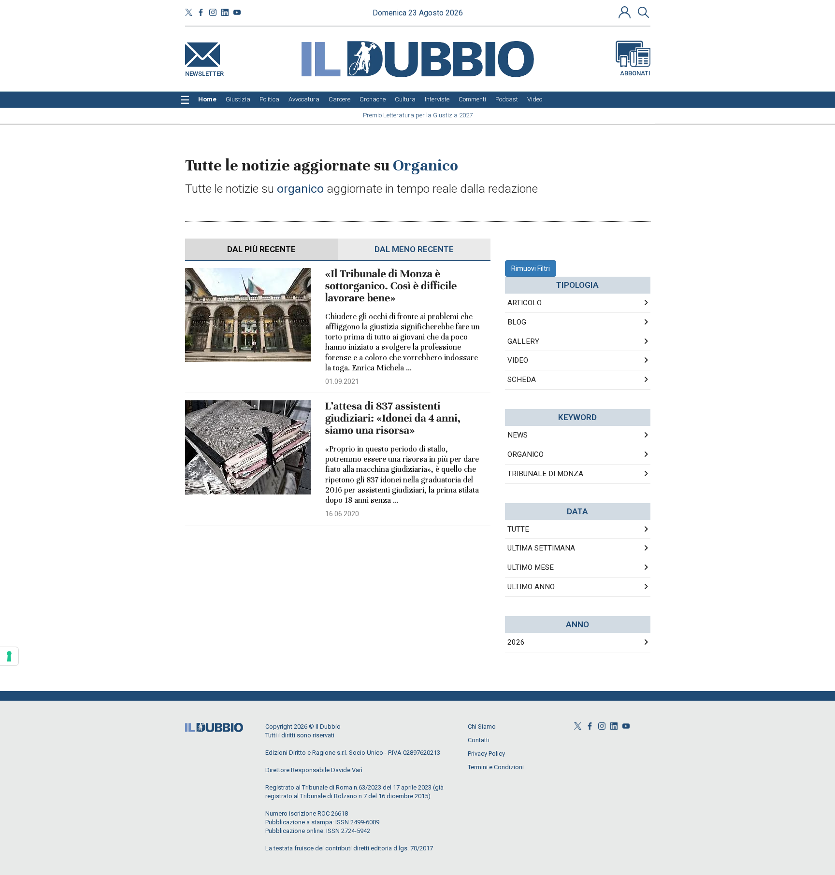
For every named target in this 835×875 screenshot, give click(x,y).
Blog (516, 322)
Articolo (524, 302)
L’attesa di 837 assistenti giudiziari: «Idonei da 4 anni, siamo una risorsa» (393, 418)
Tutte (518, 529)
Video (517, 360)
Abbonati (635, 73)
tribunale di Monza (545, 473)
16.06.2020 (342, 514)
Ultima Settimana (541, 548)
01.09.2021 (342, 381)
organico (525, 454)
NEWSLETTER (204, 71)
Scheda (521, 379)
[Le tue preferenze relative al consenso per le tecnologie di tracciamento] (9, 656)
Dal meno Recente (414, 249)
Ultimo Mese (530, 567)
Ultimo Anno (531, 586)
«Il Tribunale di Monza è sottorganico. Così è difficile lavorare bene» (391, 286)
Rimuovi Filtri (530, 268)
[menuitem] (207, 99)
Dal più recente (261, 249)
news (517, 435)
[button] (626, 12)
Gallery (523, 341)
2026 (516, 642)
